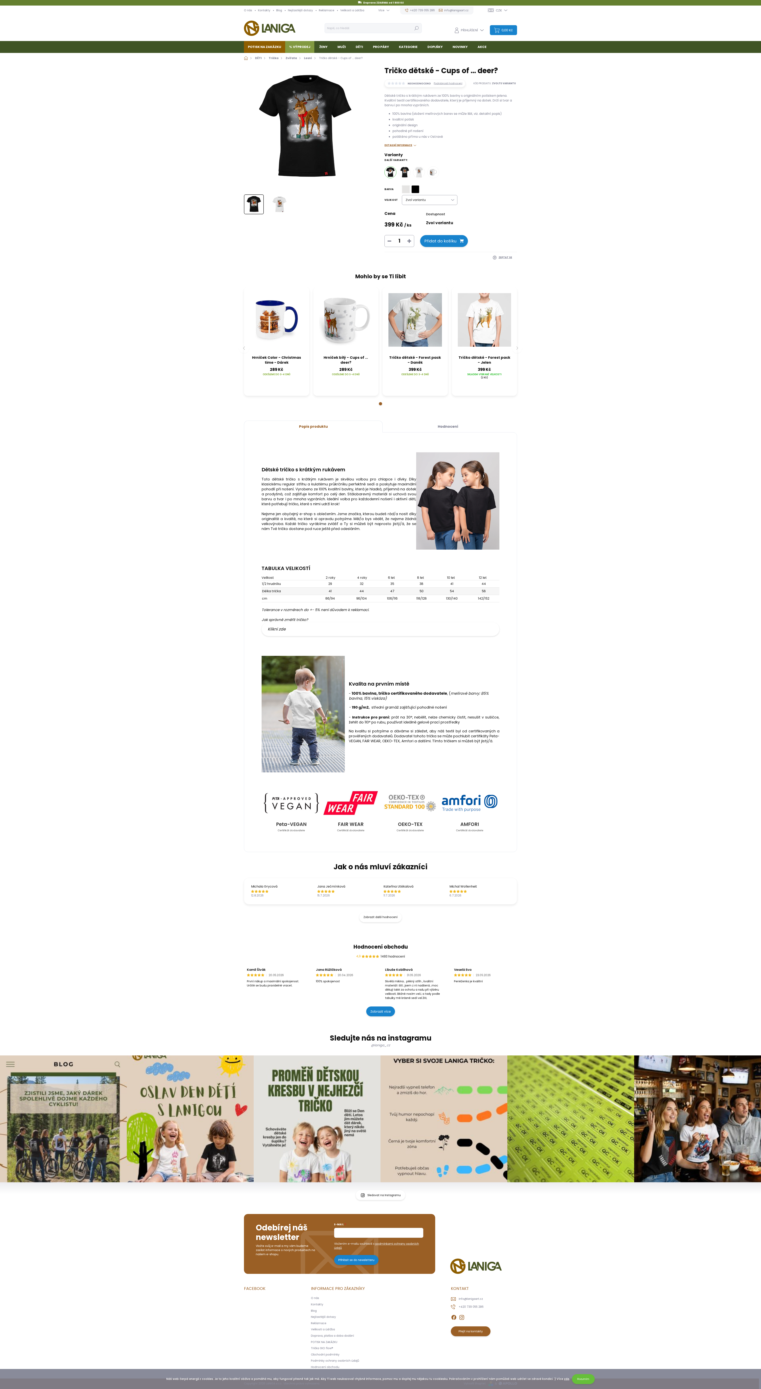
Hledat (416, 28)
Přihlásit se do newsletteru (356, 1260)
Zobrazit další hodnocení (380, 917)
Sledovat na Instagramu (384, 1195)
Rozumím (583, 1379)
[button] (380, 404)
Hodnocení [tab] (448, 426)
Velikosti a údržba (352, 10)
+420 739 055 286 (471, 1307)
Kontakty (264, 10)
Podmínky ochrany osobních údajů (335, 1361)
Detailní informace (398, 145)
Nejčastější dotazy (300, 10)
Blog (279, 10)
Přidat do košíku (440, 241)
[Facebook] (454, 1317)
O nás (248, 10)
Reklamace (326, 10)
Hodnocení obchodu (380, 946)
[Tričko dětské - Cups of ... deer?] (390, 172)
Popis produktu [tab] (313, 426)
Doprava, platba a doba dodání (332, 1336)
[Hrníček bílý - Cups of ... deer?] (433, 172)
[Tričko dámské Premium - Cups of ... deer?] (419, 172)
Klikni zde (277, 629)
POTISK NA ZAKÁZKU (324, 1342)
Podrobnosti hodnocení (448, 83)
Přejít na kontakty (471, 1331)
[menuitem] (266, 47)
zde (566, 1379)
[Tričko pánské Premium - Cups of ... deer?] (405, 172)
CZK (499, 10)
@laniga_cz (380, 1045)
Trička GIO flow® (322, 1348)
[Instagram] (462, 1317)
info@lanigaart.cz (471, 1299)
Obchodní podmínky (325, 1354)
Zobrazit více (380, 1011)
